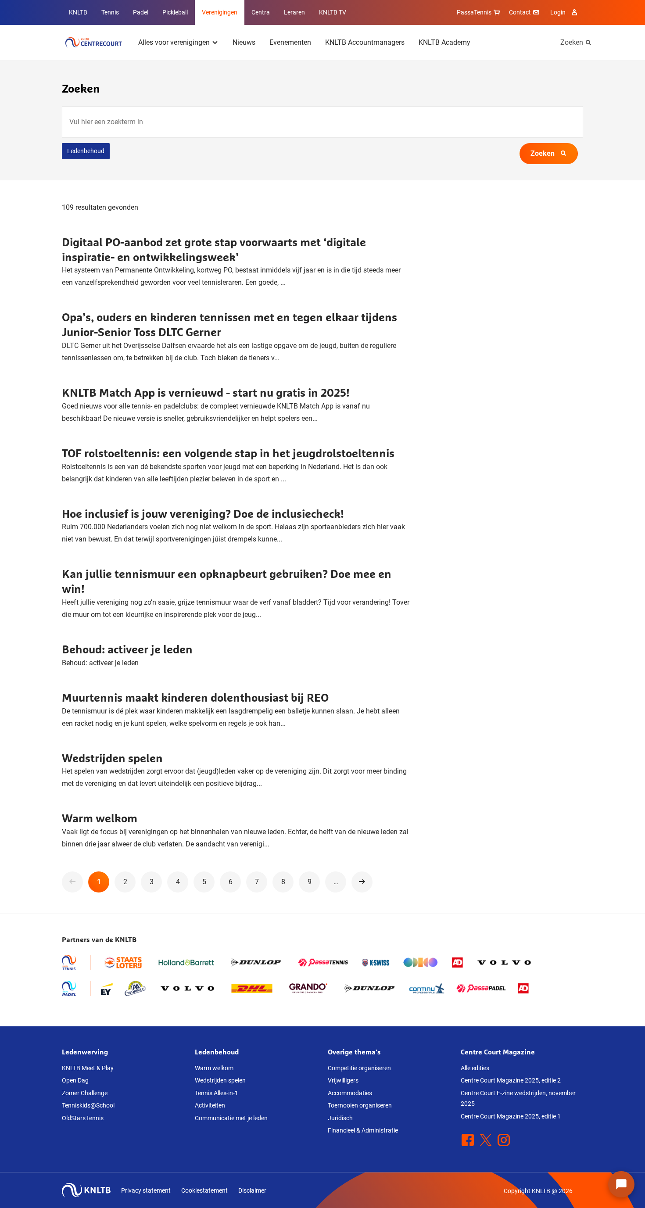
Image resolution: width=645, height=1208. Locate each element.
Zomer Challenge (85, 1093)
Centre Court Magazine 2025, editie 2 (511, 1080)
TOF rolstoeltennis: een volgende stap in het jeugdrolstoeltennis (228, 453)
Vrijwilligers (343, 1080)
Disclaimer (252, 1190)
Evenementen (290, 42)
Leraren (294, 12)
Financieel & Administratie (363, 1130)
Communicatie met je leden (231, 1118)
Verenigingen (219, 12)
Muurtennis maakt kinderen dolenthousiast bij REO (195, 697)
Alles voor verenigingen (174, 42)
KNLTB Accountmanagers (365, 42)
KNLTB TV (332, 12)
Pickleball (175, 12)
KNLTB (78, 12)
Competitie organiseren (359, 1068)
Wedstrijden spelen (112, 758)
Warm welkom (99, 818)
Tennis (110, 12)
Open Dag (75, 1080)
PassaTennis (474, 12)
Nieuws (244, 42)
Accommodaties (350, 1093)
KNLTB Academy (444, 42)
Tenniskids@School (88, 1105)
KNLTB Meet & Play (88, 1068)
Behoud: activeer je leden (127, 649)
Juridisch (340, 1118)
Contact (520, 12)
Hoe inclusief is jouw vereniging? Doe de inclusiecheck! (203, 513)
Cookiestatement (204, 1190)
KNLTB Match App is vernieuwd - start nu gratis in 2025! (206, 392)
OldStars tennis (83, 1118)
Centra (260, 12)
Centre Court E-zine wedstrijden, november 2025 (518, 1099)
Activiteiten (210, 1105)
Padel (140, 12)
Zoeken (571, 42)
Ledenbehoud (85, 150)
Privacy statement (146, 1190)
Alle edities (475, 1068)
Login (558, 12)
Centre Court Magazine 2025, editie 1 (511, 1116)
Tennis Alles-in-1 (216, 1093)
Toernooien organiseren (360, 1105)
